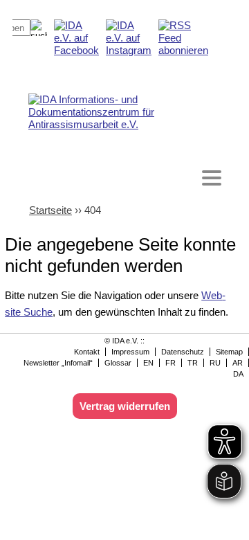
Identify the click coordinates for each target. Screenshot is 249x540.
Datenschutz (182, 352)
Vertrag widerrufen (125, 406)
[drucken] (222, 28)
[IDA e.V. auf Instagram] (128, 50)
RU (215, 363)
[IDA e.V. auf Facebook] (76, 50)
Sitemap (229, 352)
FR (170, 363)
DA (238, 374)
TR (192, 363)
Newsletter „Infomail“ (58, 363)
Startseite (50, 210)
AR (237, 363)
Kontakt (87, 352)
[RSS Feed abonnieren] (183, 50)
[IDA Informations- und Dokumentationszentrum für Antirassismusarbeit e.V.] (127, 112)
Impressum (130, 352)
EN (148, 363)
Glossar (117, 363)
